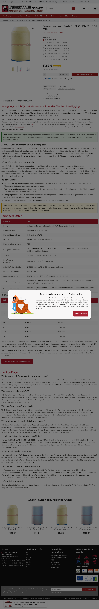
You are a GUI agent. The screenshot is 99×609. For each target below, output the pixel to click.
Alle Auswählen (81, 313)
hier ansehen (80, 306)
